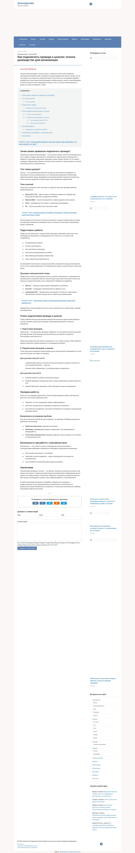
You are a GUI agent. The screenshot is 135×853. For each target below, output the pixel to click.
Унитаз (95, 715)
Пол (94, 725)
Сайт (62, 515)
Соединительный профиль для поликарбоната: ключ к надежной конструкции (102, 349)
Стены (95, 731)
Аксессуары (85, 39)
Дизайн (51, 39)
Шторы (95, 751)
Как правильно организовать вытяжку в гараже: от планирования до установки (103, 528)
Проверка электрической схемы (36, 108)
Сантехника (23, 39)
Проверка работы (28, 126)
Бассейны (108, 39)
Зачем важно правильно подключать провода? (38, 95)
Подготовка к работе (29, 105)
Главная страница (22, 51)
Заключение (26, 136)
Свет (94, 728)
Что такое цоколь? (28, 98)
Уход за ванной (63, 39)
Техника (42, 39)
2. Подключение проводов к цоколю (37, 117)
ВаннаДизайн (26, 3)
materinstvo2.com (75, 852)
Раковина (96, 712)
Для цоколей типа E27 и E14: (39, 120)
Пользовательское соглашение (27, 847)
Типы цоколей (30, 102)
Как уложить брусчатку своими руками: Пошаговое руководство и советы (104, 807)
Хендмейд (96, 754)
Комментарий (22, 521)
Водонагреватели (98, 706)
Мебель (74, 39)
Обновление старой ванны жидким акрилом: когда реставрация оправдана (102, 681)
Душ (94, 709)
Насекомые (97, 39)
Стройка (92, 201)
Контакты (20, 844)
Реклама (32, 45)
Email (41, 515)
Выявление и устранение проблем (36, 129)
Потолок (96, 722)
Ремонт (33, 39)
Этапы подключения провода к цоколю (36, 111)
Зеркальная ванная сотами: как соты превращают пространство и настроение (104, 794)
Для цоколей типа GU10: (37, 123)
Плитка (95, 735)
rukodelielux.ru (64, 852)
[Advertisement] (67, 23)
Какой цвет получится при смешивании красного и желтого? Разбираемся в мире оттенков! (102, 501)
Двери (95, 738)
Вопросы (22, 45)
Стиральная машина (99, 744)
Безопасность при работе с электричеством (37, 132)
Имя (18, 515)
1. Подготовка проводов (34, 114)
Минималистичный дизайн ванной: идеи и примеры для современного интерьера (104, 817)
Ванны (95, 702)
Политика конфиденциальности (27, 846)
